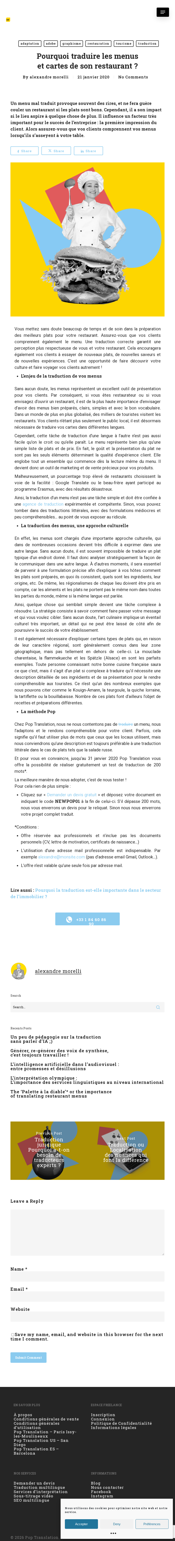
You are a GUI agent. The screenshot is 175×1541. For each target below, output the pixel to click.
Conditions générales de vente (46, 1419)
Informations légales (113, 1427)
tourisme (123, 43)
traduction (147, 43)
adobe (51, 43)
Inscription (103, 1414)
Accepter (81, 1524)
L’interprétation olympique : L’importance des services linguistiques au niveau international (87, 1080)
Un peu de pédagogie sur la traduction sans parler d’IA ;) (55, 1039)
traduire (125, 724)
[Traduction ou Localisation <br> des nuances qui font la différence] (126, 1151)
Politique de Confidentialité (121, 1423)
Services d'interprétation (41, 1491)
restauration (98, 43)
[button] (163, 12)
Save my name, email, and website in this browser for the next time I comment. (86, 1337)
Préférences (151, 1524)
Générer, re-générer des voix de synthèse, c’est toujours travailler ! (59, 1052)
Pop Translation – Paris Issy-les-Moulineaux (45, 1434)
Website (20, 1309)
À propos (23, 1414)
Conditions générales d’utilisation (37, 1425)
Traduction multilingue (39, 1487)
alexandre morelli (49, 76)
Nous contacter (107, 1487)
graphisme (71, 43)
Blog (96, 1483)
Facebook (101, 1491)
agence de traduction (43, 504)
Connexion (103, 1419)
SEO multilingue (31, 1500)
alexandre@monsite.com (61, 857)
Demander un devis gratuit (72, 794)
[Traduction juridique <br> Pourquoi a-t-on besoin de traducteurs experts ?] (49, 1151)
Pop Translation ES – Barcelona (36, 1451)
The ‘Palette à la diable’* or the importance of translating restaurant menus (61, 1093)
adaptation (29, 43)
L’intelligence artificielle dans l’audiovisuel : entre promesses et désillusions (64, 1066)
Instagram (102, 1495)
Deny (117, 1524)
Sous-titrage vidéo (33, 1495)
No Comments (133, 76)
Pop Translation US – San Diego (41, 1442)
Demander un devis (34, 1483)
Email (19, 1289)
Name (18, 1269)
